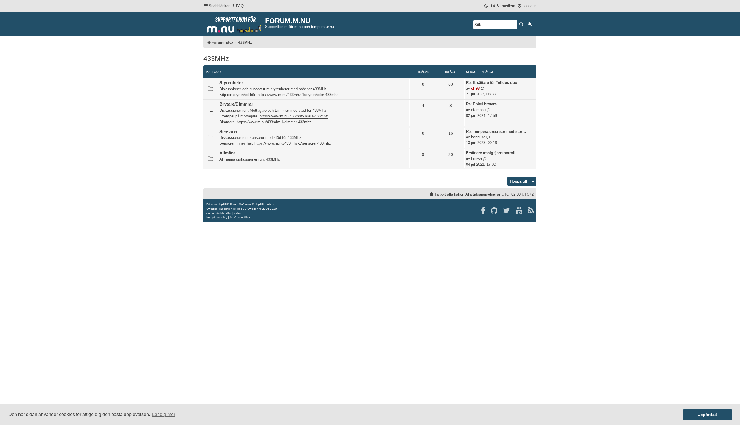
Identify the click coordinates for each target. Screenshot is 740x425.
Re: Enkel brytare (481, 104)
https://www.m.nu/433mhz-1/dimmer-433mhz (274, 122)
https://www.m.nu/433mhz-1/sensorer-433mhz (292, 143)
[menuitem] (237, 6)
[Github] (494, 210)
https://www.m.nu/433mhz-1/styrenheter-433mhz (298, 95)
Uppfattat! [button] (707, 414)
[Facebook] (483, 210)
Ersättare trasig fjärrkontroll (490, 153)
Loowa (476, 159)
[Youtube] (519, 210)
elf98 (475, 88)
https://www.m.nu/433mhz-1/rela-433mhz (294, 116)
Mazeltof (226, 213)
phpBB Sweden (247, 208)
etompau (478, 110)
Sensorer (228, 131)
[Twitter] (507, 210)
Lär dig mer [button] (163, 414)
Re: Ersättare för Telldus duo (491, 82)
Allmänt (227, 153)
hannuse (478, 137)
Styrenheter (231, 82)
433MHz (216, 58)
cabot (238, 213)
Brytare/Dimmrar (236, 104)
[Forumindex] (234, 23)
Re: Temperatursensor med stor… (496, 131)
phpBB (222, 204)
